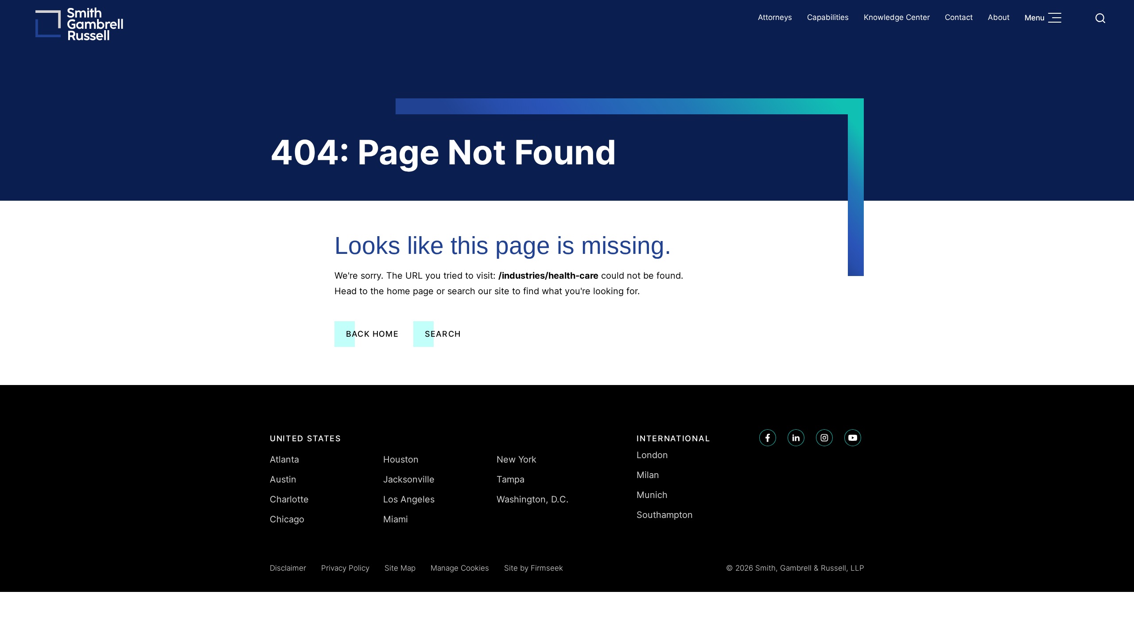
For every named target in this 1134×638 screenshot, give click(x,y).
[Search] (1100, 18)
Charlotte (289, 499)
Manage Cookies (460, 568)
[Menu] (1057, 18)
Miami (395, 519)
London (652, 455)
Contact (959, 17)
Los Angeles (409, 499)
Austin (283, 479)
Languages (1079, 18)
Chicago (287, 519)
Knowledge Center (897, 17)
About (999, 17)
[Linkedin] (796, 437)
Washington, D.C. (533, 499)
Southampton (665, 515)
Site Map (400, 568)
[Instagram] (824, 437)
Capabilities (828, 17)
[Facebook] (767, 437)
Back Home (372, 333)
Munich (652, 495)
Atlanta (284, 459)
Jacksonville (409, 479)
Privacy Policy (345, 568)
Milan (648, 475)
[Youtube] (852, 437)
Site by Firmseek (533, 568)
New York (516, 459)
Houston (401, 459)
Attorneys (775, 17)
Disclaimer (288, 568)
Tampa (510, 479)
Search (443, 333)
